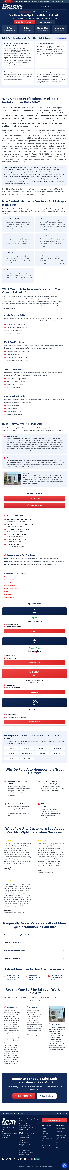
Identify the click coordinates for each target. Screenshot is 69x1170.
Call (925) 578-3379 (25, 22)
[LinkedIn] (14, 1159)
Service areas (60, 1150)
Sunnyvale (27, 758)
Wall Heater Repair (9, 585)
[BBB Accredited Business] (37, 1159)
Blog (57, 1142)
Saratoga (11, 758)
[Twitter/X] (10, 1159)
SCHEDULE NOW (54, 1120)
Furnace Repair (8, 577)
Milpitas (11, 753)
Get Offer (34, 692)
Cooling (44, 1131)
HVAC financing (60, 1128)
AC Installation (8, 594)
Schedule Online (48, 1096)
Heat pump (45, 1133)
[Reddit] (21, 1159)
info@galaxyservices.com (9, 1133)
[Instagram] (7, 1159)
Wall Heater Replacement (11, 588)
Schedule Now (34, 662)
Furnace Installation (10, 580)
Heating (44, 1128)
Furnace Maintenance (10, 583)
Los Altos (42, 748)
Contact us (59, 1145)
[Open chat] (64, 1165)
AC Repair (7, 591)
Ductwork (44, 1136)
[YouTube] (25, 1159)
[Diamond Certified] (32, 1159)
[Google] (18, 1159)
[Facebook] (3, 1159)
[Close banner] (66, 1)
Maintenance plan (61, 1135)
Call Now (34, 631)
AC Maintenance (9, 597)
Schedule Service (46, 22)
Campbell (11, 748)
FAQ (57, 1147)
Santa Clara (57, 753)
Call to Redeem (34, 722)
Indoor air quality (46, 1143)
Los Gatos (57, 748)
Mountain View (27, 753)
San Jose (42, 753)
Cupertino (27, 748)
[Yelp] (28, 1159)
